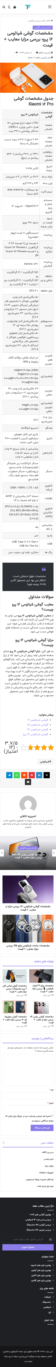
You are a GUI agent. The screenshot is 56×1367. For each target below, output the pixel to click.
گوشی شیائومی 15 (37, 725)
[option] (28, 853)
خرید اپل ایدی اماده (45, 1186)
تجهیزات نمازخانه (46, 1172)
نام (51, 1090)
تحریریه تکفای (28, 816)
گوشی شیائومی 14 (37, 729)
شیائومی (44, 761)
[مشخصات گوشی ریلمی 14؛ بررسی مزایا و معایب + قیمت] (41, 1007)
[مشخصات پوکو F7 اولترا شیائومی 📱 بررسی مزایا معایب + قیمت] (41, 976)
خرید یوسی (49, 1159)
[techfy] (28, 7)
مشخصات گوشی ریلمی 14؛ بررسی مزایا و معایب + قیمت (42, 1019)
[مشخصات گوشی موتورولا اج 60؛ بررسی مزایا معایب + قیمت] (14, 1007)
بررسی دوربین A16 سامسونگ (38, 1230)
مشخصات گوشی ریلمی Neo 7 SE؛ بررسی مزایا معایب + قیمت (28, 856)
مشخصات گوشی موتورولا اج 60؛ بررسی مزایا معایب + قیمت (15, 1019)
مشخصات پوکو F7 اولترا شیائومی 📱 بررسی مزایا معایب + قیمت (43, 988)
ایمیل (50, 1103)
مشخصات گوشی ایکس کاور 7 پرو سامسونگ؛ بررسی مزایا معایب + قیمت (15, 988)
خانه (49, 20)
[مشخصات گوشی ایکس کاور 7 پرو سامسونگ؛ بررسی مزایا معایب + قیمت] (14, 976)
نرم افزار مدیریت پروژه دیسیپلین (40, 1179)
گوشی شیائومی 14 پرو (35, 734)
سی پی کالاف (48, 1152)
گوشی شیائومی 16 (38, 720)
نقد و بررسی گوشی (36, 20)
